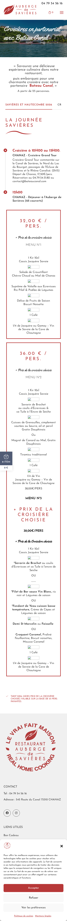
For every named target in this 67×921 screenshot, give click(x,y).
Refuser (33, 898)
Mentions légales (43, 916)
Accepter (33, 888)
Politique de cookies (23, 916)
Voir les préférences (33, 907)
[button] (61, 846)
